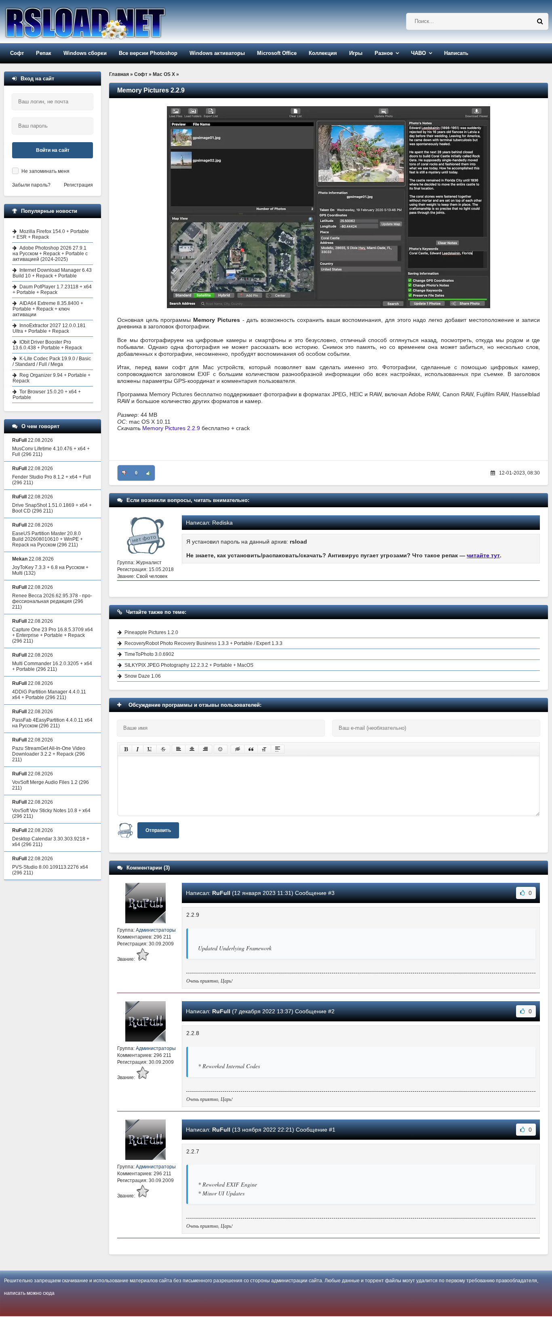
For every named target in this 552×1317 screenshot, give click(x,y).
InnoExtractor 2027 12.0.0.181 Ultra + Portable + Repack (49, 328)
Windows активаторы (217, 53)
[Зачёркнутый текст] (163, 749)
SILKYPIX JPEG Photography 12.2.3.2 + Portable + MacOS (188, 665)
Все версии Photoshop (148, 53)
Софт (17, 53)
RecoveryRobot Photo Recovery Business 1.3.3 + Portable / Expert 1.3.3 (203, 643)
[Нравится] (148, 473)
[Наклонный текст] (137, 749)
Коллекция (323, 53)
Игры (355, 53)
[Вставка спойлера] (277, 749)
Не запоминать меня (45, 171)
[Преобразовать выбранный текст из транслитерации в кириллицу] (264, 749)
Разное (384, 53)
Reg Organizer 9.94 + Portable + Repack (52, 378)
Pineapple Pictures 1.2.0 (151, 632)
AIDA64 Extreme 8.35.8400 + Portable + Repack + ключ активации (48, 308)
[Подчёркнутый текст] (150, 749)
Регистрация (78, 185)
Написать (456, 53)
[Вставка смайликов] (221, 749)
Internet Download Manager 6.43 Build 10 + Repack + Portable (52, 273)
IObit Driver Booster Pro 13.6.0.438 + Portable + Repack (47, 345)
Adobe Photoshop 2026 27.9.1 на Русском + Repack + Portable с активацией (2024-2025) (50, 253)
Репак (43, 53)
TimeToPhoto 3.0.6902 (149, 654)
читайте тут (483, 555)
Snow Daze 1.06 (142, 676)
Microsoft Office (277, 53)
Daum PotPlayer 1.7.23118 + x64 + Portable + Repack (52, 289)
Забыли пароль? (31, 185)
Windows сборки (85, 53)
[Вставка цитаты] (251, 749)
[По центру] (192, 749)
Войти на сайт (53, 150)
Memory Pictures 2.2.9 (171, 428)
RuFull (221, 893)
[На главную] (106, 21)
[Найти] (540, 21)
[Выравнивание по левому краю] (178, 749)
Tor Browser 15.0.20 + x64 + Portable (47, 394)
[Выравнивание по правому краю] (205, 749)
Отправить (158, 830)
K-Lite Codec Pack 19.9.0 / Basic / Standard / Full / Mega (52, 361)
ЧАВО (418, 53)
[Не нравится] (124, 473)
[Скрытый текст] (237, 749)
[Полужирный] (126, 749)
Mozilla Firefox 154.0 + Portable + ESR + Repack (51, 234)
